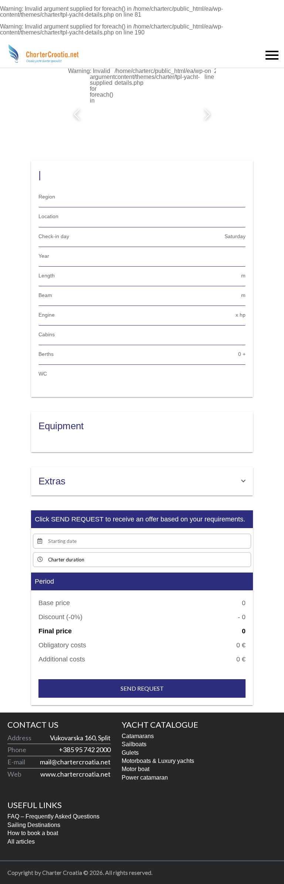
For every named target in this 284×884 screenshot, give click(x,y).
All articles (21, 841)
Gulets (130, 753)
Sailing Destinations (33, 825)
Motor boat (135, 769)
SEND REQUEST (142, 688)
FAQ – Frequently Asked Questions (53, 816)
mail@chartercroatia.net (75, 762)
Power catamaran (145, 777)
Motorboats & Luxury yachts (158, 761)
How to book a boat (32, 833)
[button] (77, 114)
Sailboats (134, 744)
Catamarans (138, 736)
